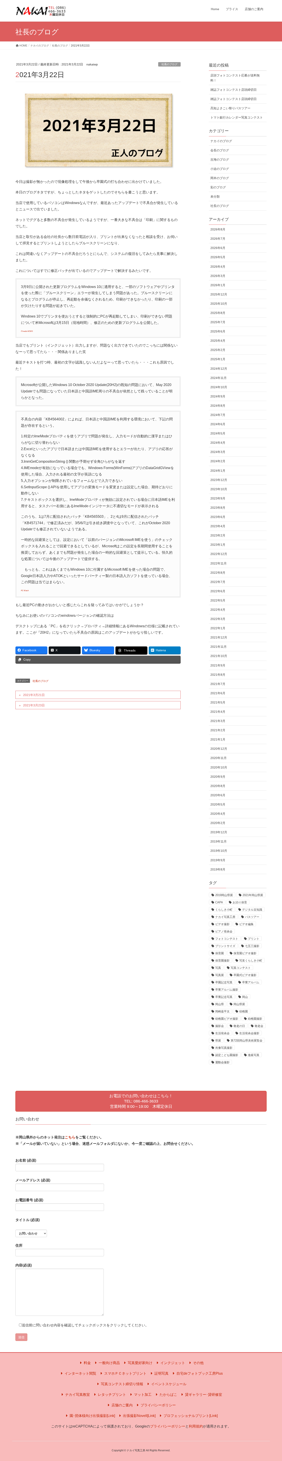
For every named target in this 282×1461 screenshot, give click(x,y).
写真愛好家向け (139, 1363)
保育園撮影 (222, 960)
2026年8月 (217, 229)
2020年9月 (217, 776)
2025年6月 (217, 331)
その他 (198, 1363)
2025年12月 (218, 294)
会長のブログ (219, 150)
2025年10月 (218, 303)
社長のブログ (169, 64)
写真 (218, 967)
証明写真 (161, 1373)
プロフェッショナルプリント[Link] (190, 1416)
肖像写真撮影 (223, 1047)
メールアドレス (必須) (32, 1180)
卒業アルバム (250, 982)
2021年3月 (217, 721)
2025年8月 (217, 313)
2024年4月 (217, 442)
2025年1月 (217, 359)
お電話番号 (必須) (29, 1200)
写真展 (219, 975)
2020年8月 (217, 786)
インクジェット (172, 1363)
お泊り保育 (240, 902)
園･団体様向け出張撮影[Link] (92, 1416)
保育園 (219, 953)
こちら (70, 1137)
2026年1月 (217, 285)
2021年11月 (218, 646)
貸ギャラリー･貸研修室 (203, 1394)
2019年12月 (218, 832)
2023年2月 (217, 535)
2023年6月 (217, 517)
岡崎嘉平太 (222, 1011)
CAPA (219, 902)
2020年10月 (218, 767)
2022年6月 (217, 591)
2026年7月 (217, 238)
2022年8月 (217, 572)
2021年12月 (218, 637)
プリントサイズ (225, 946)
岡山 (245, 997)
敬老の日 (239, 1026)
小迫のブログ (219, 169)
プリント (253, 938)
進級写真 (253, 1055)
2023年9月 (217, 498)
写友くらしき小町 (250, 960)
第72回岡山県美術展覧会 (246, 1040)
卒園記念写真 (223, 982)
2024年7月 (217, 415)
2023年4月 (217, 526)
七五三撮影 (252, 946)
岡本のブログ (219, 178)
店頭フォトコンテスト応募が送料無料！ (235, 78)
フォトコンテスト (226, 938)
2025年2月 (217, 350)
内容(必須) (23, 1265)
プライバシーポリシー (158, 1405)
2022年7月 (217, 582)
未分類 (215, 196)
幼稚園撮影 (255, 1018)
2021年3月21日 (34, 695)
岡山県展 (239, 1004)
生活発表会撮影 (249, 1033)
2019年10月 (218, 850)
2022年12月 (218, 554)
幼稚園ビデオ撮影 (226, 1018)
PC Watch (25, 591)
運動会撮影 (222, 1062)
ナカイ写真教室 (77, 1394)
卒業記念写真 (223, 997)
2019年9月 (217, 860)
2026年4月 (217, 266)
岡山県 (219, 1004)
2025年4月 (217, 340)
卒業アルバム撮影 (226, 989)
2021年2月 (217, 730)
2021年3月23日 (34, 705)
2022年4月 (217, 609)
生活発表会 (222, 1033)
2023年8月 (217, 507)
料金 (87, 1363)
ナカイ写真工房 (225, 917)
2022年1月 (217, 628)
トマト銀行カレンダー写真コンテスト (236, 117)
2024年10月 (218, 387)
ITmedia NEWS (27, 331)
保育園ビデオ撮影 (245, 953)
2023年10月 (218, 489)
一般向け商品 (109, 1363)
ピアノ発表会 (223, 931)
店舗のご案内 (122, 1405)
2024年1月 (217, 470)
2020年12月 (218, 748)
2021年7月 (217, 684)
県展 (218, 1040)
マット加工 (142, 1394)
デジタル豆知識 (252, 909)
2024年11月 (218, 378)
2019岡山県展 (224, 895)
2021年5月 (217, 702)
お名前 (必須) (25, 1160)
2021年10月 (218, 656)
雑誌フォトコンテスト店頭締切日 (233, 89)
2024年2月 (217, 461)
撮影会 (219, 1026)
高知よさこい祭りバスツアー (230, 108)
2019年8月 (217, 869)
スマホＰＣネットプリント (125, 1373)
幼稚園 (243, 1011)
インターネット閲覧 (80, 1373)
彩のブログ (218, 187)
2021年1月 (217, 739)
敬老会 (259, 1026)
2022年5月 (217, 600)
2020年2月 (217, 823)
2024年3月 (217, 452)
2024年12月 (218, 368)
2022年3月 (217, 619)
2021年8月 (217, 674)
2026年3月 (217, 276)
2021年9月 (217, 665)
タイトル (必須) (27, 1220)
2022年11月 (218, 563)
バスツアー (252, 917)
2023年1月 (217, 544)
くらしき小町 (223, 909)
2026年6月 (217, 248)
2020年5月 (217, 804)
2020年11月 (218, 758)
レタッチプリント (111, 1394)
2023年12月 (218, 480)
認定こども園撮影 (226, 1055)
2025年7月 (217, 322)
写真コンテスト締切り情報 (121, 1384)
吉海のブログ (219, 159)
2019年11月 (218, 841)
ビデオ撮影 (222, 924)
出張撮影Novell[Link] (139, 1416)
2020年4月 (217, 813)
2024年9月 (217, 396)
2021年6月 (217, 693)
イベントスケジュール (168, 1384)
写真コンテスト (241, 967)
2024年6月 (217, 424)
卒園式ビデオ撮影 (245, 975)
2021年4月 (217, 711)
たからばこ (168, 1394)
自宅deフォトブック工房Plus (199, 1373)
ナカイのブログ (221, 141)
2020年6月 (217, 795)
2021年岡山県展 (253, 895)
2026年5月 (217, 257)
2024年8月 (217, 405)
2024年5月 (217, 433)
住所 (18, 1245)
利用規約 (196, 1426)
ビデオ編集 (246, 924)
